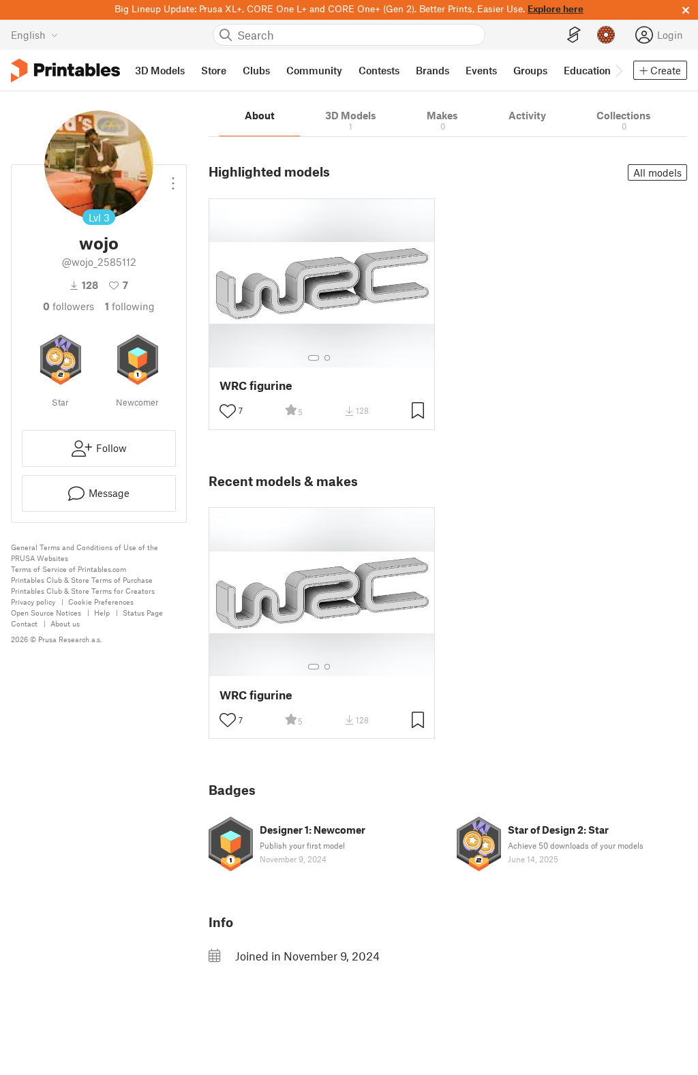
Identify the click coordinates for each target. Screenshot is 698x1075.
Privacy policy (33, 601)
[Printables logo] (65, 70)
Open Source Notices (46, 612)
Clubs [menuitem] (256, 70)
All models (657, 172)
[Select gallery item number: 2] (327, 358)
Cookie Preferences (101, 601)
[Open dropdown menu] (173, 178)
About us (65, 623)
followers (68, 306)
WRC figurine (255, 385)
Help (102, 612)
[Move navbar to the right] (618, 70)
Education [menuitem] (587, 70)
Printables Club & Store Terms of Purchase (82, 579)
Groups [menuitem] (530, 70)
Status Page (143, 612)
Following (130, 306)
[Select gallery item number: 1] (313, 358)
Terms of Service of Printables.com (68, 568)
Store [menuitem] (213, 70)
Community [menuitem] (314, 70)
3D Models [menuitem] (160, 70)
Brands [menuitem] (432, 70)
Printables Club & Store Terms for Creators (83, 590)
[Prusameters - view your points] (606, 35)
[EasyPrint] (574, 35)
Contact (24, 623)
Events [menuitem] (481, 70)
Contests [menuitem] (379, 70)
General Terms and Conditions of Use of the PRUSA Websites (84, 552)
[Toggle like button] (227, 411)
